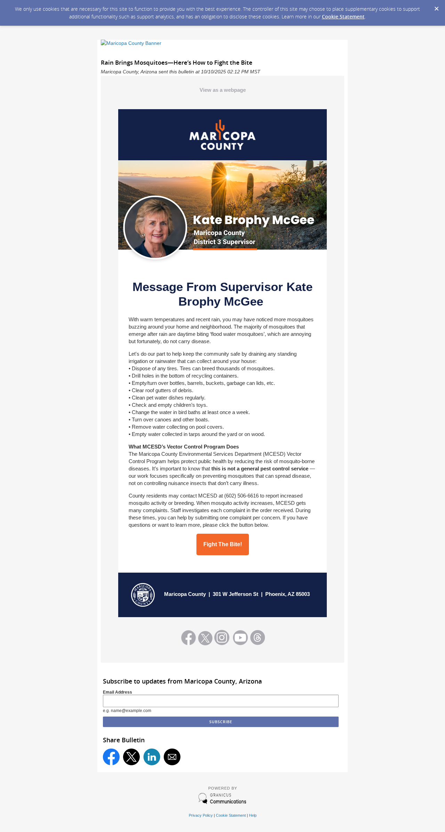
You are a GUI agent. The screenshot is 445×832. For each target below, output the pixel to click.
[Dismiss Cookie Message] (436, 6)
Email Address (117, 692)
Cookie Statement (343, 16)
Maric (171, 594)
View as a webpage (223, 90)
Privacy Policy (201, 815)
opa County (192, 594)
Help (253, 815)
